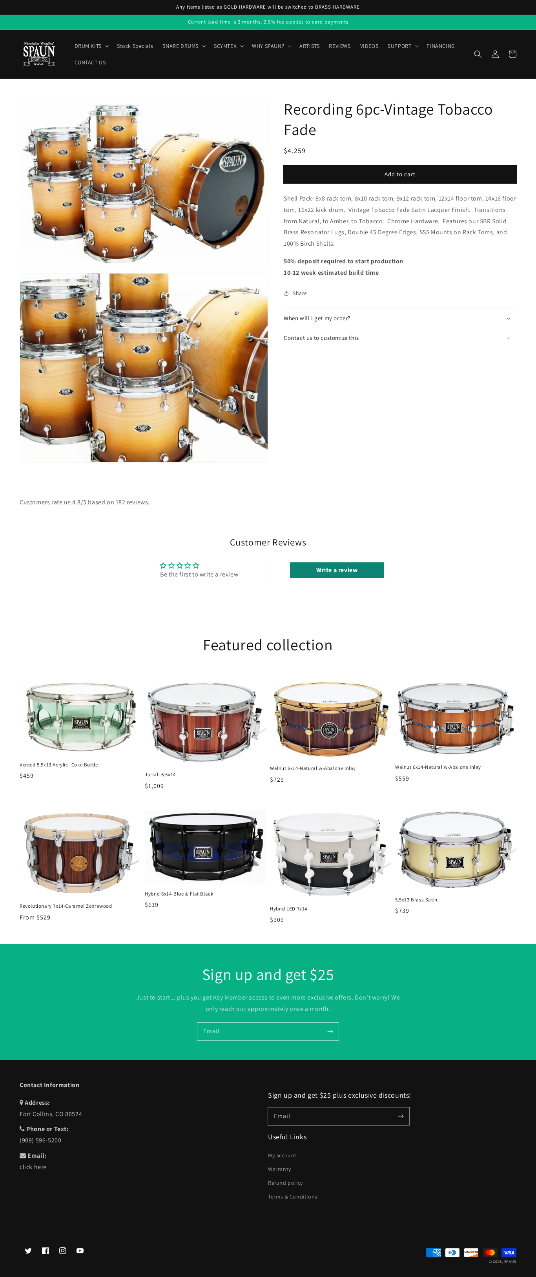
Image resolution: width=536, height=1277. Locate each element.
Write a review (336, 570)
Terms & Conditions (292, 1196)
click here (33, 1167)
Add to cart (400, 174)
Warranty (279, 1169)
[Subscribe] (330, 1031)
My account (282, 1155)
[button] (478, 54)
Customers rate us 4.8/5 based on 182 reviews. (85, 502)
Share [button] (300, 293)
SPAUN (510, 1261)
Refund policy (285, 1182)
